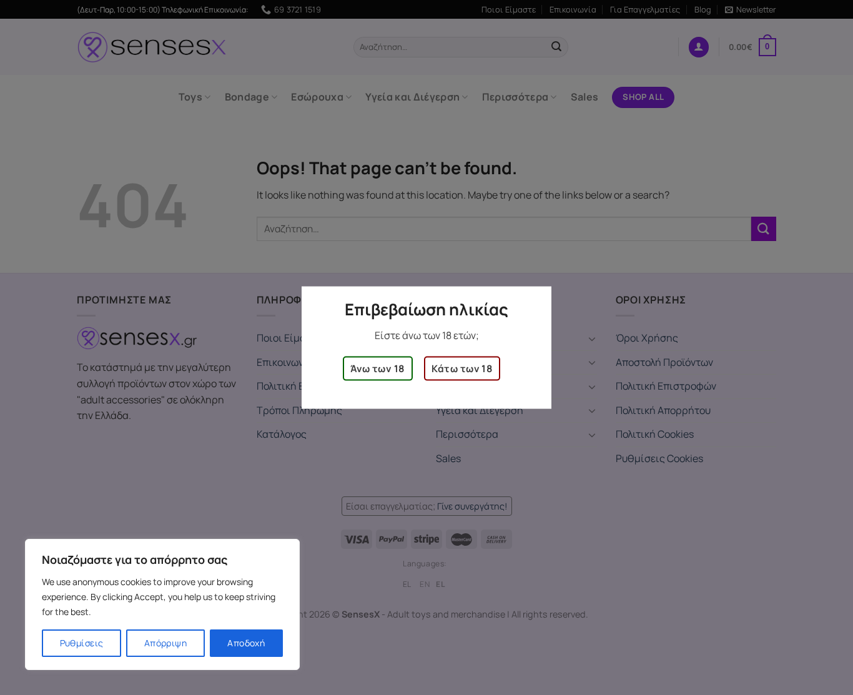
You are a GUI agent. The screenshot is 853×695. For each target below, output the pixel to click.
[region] (162, 604)
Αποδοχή (246, 643)
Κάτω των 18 (462, 368)
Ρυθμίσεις (82, 643)
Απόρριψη (165, 643)
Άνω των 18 (377, 368)
